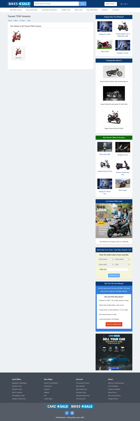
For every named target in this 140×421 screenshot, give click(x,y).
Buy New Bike (92, 10)
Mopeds (46, 392)
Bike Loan (78, 10)
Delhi (13, 392)
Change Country (113, 399)
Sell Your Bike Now (114, 324)
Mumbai (14, 386)
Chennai (14, 389)
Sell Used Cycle (80, 399)
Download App (119, 383)
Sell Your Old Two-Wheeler (114, 283)
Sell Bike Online (16, 10)
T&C (109, 396)
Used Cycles (21, 399)
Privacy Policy (116, 396)
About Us (111, 383)
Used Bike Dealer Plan (82, 396)
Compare (115, 10)
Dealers (105, 10)
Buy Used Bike (31, 10)
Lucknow (19, 392)
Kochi (20, 389)
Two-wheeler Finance (82, 383)
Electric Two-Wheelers (51, 383)
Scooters (47, 389)
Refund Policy (112, 392)
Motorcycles (48, 386)
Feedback (117, 389)
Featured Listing (81, 392)
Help (109, 386)
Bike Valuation (80, 386)
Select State (110, 4)
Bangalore (15, 383)
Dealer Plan (65, 10)
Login (125, 4)
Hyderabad (23, 383)
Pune (20, 386)
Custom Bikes (48, 399)
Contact (110, 389)
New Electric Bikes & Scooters (114, 137)
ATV (45, 396)
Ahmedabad (15, 396)
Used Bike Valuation (49, 10)
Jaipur (23, 396)
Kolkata (14, 399)
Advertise (115, 386)
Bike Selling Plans (81, 389)
